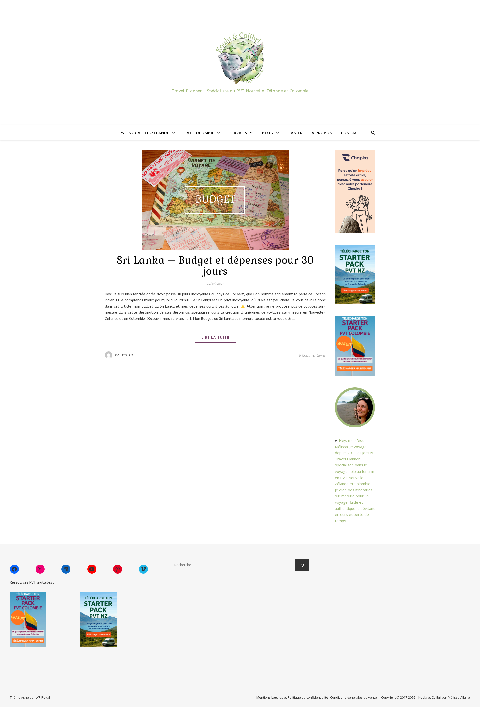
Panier (295, 132)
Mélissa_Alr (124, 355)
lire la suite (216, 337)
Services (238, 132)
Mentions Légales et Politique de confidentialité (292, 697)
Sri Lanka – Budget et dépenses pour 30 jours (215, 266)
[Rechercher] (302, 565)
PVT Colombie (199, 132)
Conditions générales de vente (353, 697)
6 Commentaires (312, 355)
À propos (322, 132)
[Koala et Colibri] (240, 58)
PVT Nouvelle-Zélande (145, 132)
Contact (350, 132)
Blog (268, 132)
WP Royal (43, 697)
